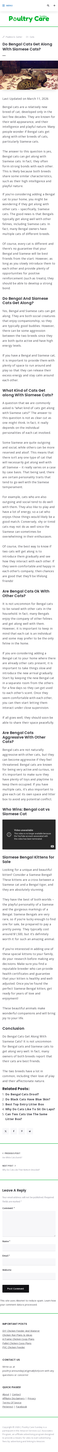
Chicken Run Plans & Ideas (17, 1335)
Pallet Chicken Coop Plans (16, 1343)
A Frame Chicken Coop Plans (18, 1339)
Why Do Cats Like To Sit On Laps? (30, 1109)
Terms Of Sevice (11, 1402)
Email (6, 1255)
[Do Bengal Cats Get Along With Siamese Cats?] (29, 75)
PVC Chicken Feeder (13, 1347)
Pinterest (7, 1406)
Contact (16, 1394)
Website (6, 1269)
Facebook (21, 1406)
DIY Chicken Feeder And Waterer (21, 1330)
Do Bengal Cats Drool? (22, 1094)
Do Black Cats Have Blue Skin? (27, 1099)
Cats (32, 36)
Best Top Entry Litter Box (24, 1104)
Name (6, 1241)
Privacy (32, 1398)
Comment (8, 1208)
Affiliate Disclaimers (13, 1398)
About (5, 1394)
